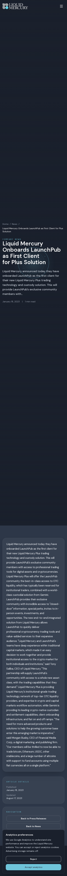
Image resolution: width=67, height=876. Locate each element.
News (14, 224)
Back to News (33, 826)
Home (5, 224)
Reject (33, 859)
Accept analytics (33, 867)
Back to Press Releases (33, 818)
